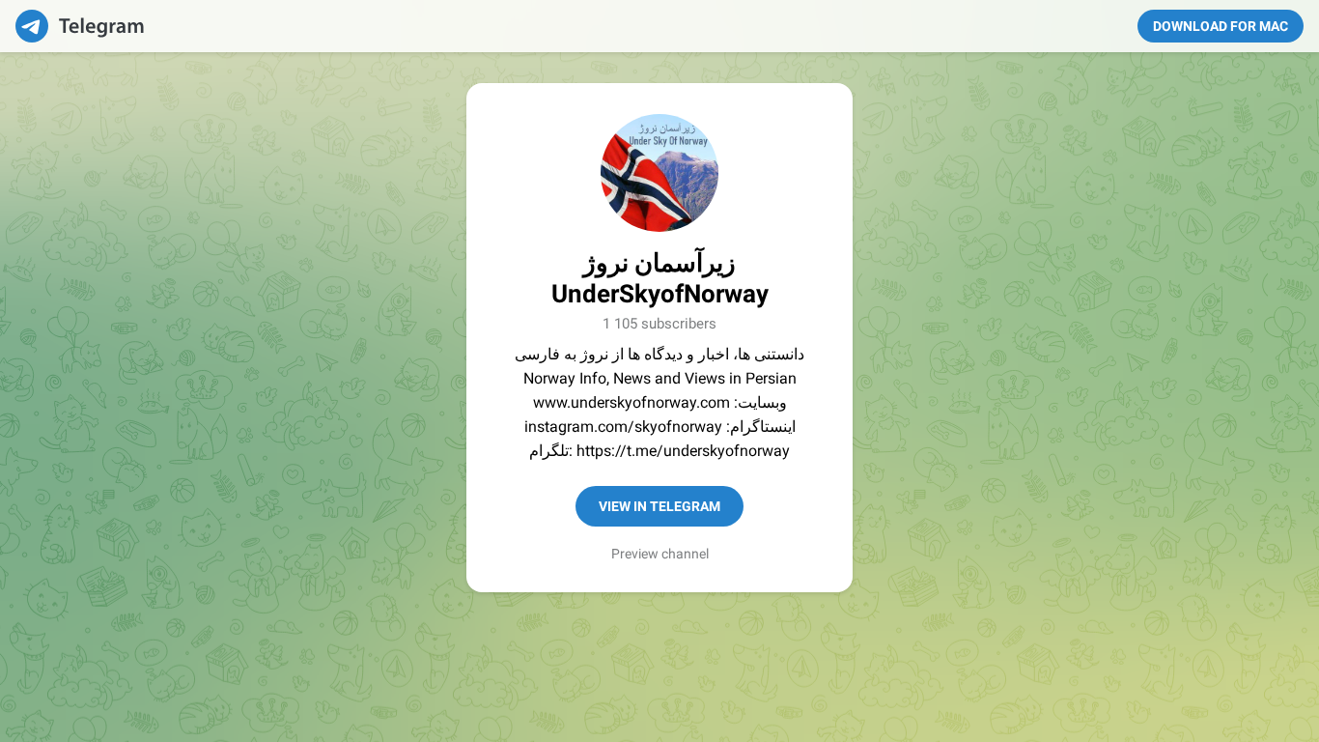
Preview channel (660, 553)
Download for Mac (1220, 26)
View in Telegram (659, 506)
